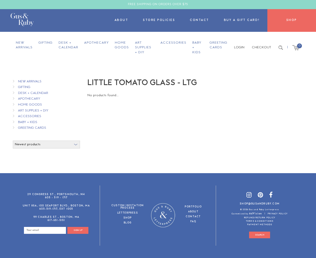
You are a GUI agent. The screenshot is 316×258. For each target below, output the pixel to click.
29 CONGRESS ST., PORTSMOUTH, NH (56, 194)
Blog (127, 223)
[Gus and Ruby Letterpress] (22, 20)
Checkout (261, 47)
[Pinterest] (260, 195)
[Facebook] (271, 195)
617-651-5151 (56, 220)
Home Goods (122, 45)
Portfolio (193, 207)
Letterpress (127, 213)
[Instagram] (249, 195)
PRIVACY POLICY (278, 214)
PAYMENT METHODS (259, 224)
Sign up (78, 230)
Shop (291, 20)
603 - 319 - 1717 (56, 197)
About (121, 20)
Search (259, 235)
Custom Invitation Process (127, 207)
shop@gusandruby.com (259, 203)
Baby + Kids (196, 48)
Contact (199, 20)
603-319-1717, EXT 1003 (56, 209)
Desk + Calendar (68, 45)
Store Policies (159, 20)
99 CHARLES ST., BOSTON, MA (56, 217)
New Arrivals (24, 45)
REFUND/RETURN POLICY (259, 218)
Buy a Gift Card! (242, 20)
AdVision (255, 213)
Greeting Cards (218, 45)
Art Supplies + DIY (143, 48)
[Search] (281, 47)
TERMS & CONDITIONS (260, 221)
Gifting (46, 43)
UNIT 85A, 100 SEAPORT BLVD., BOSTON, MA (56, 205)
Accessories (173, 43)
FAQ (193, 222)
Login (239, 47)
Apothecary (96, 43)
